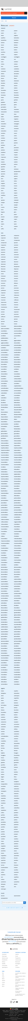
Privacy (16, 1014)
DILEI (15, 1011)
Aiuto (18, 1015)
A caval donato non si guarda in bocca (20, 995)
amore (15, 943)
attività (21, 935)
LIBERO (3, 1010)
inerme (18, 941)
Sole (3, 975)
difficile (23, 939)
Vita (3, 973)
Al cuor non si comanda (18, 992)
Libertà (17, 954)
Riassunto (17, 961)
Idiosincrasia (5, 958)
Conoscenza (18, 960)
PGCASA (24, 1010)
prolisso (21, 937)
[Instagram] (11, 1002)
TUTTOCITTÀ (11, 1011)
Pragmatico (17, 958)
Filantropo (4, 956)
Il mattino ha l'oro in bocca (20, 982)
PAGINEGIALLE (11, 1010)
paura (20, 943)
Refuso (3, 961)
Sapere (8, 9)
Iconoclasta (4, 965)
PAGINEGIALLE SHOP (18, 1010)
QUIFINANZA (23, 1011)
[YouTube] (16, 1002)
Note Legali (11, 1014)
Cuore (3, 982)
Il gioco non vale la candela (19, 989)
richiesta (17, 935)
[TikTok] (14, 1002)
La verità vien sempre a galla (20, 973)
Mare (3, 978)
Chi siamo (6, 1014)
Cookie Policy (20, 1014)
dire (6, 935)
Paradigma (17, 963)
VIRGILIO (7, 1010)
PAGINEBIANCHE (6, 1011)
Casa (3, 976)
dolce (16, 937)
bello (11, 943)
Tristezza (17, 967)
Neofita (3, 963)
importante (11, 935)
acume (12, 941)
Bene (3, 986)
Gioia (16, 965)
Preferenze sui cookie (12, 1015)
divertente (7, 939)
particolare (23, 941)
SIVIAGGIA (18, 1011)
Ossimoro (4, 954)
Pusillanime (4, 960)
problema (9, 937)
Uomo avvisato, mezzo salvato (20, 976)
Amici (3, 984)
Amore (3, 980)
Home (2, 21)
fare (8, 943)
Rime (6, 21)
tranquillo (17, 939)
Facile (16, 956)
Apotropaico (5, 967)
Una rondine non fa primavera (19, 979)
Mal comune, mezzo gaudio (19, 985)
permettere (5, 941)
